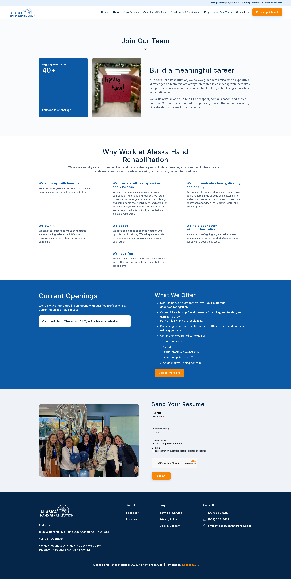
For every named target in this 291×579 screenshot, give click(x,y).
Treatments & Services (184, 12)
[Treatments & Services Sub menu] (198, 12)
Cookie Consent (170, 525)
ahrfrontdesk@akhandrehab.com (266, 3)
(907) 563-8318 (241, 3)
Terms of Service (171, 512)
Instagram (132, 519)
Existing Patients (217, 3)
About (115, 12)
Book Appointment (267, 12)
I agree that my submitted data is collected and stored (180, 451)
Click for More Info (169, 372)
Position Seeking (162, 428)
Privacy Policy (169, 519)
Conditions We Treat (155, 12)
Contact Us (242, 12)
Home (104, 12)
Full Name (158, 416)
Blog (207, 12)
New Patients (131, 12)
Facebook (132, 512)
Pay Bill (229, 3)
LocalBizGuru (190, 564)
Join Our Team (223, 12)
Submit (161, 475)
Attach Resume (160, 440)
